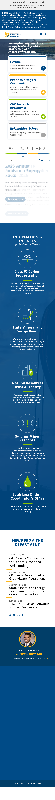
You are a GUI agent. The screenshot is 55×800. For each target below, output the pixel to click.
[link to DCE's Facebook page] (20, 730)
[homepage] (13, 34)
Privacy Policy (35, 756)
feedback (24, 723)
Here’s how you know (26, 7)
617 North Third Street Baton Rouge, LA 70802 (27, 692)
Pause (45, 160)
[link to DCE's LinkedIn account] (25, 730)
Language (17, 2)
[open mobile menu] (41, 34)
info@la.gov (41, 27)
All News (14, 615)
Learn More (14, 199)
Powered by (27, 783)
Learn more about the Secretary (27, 658)
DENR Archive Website (11, 27)
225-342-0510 (29, 696)
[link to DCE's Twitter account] (35, 730)
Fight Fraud (34, 753)
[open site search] (46, 34)
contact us (25, 719)
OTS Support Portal (38, 749)
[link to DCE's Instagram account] (30, 730)
